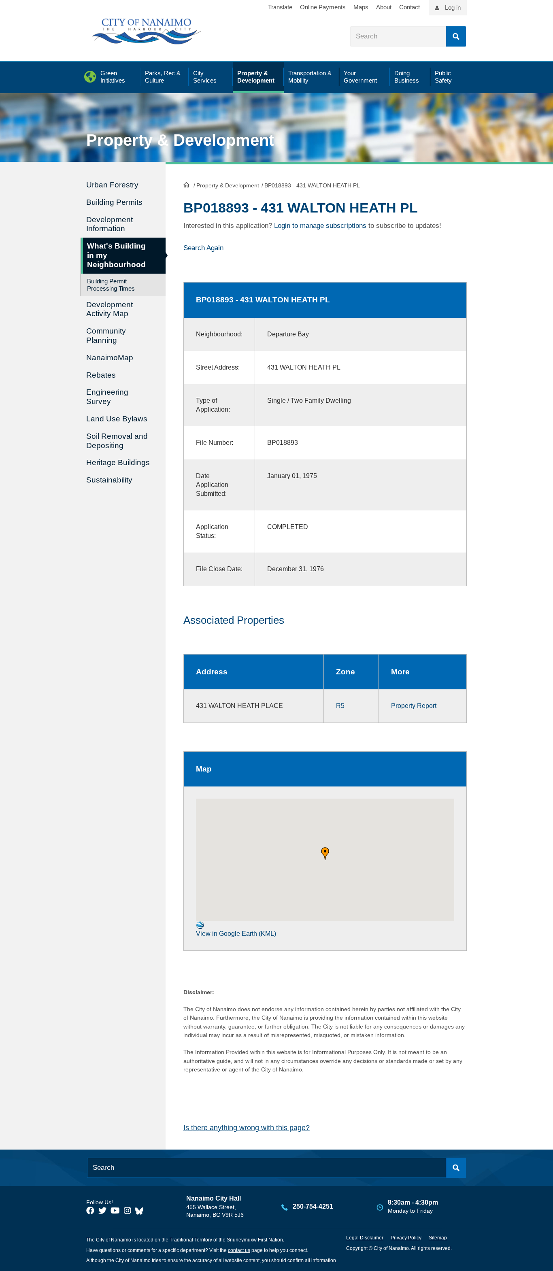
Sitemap (438, 1238)
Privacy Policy (406, 1238)
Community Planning (106, 335)
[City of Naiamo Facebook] (90, 1211)
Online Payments (323, 7)
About (383, 7)
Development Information (109, 224)
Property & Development (227, 185)
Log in (453, 7)
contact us (239, 1250)
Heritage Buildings (118, 462)
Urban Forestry (112, 185)
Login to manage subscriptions (320, 226)
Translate (280, 7)
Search (456, 36)
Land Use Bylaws (116, 418)
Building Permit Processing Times (111, 285)
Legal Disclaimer (364, 1238)
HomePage (186, 184)
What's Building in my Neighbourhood (116, 255)
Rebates (101, 375)
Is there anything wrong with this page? (246, 1128)
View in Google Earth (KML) (236, 933)
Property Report (413, 705)
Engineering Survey (107, 397)
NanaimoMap (109, 357)
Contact (409, 7)
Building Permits (114, 202)
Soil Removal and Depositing (117, 441)
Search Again (203, 248)
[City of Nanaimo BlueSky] (141, 1211)
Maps (360, 7)
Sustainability (109, 480)
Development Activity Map (109, 309)
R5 (340, 705)
